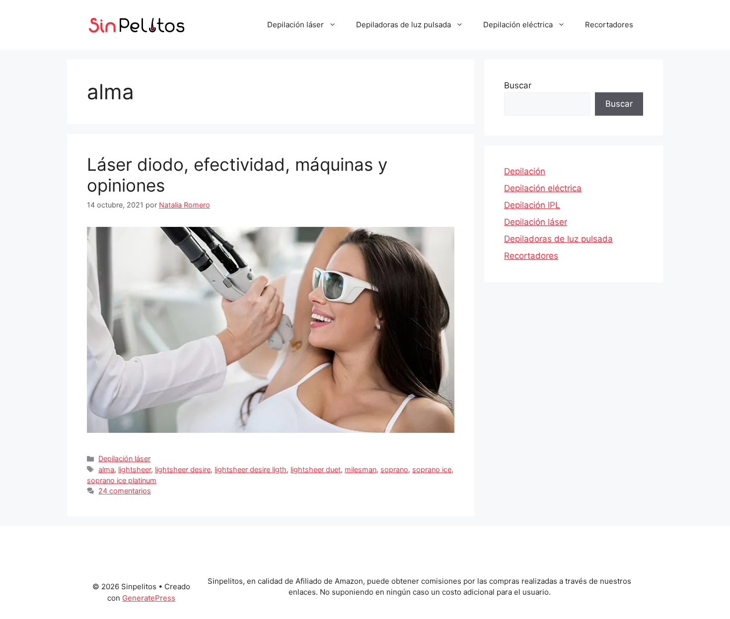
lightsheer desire (183, 469)
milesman (360, 469)
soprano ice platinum (121, 480)
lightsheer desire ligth (251, 469)
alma (106, 469)
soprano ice (431, 469)
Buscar (517, 85)
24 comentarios (124, 490)
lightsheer (134, 469)
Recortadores (609, 24)
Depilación (524, 171)
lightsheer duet (316, 469)
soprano (394, 469)
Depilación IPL (532, 205)
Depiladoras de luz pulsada (403, 24)
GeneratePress (148, 598)
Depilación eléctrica (518, 24)
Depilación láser (295, 24)
